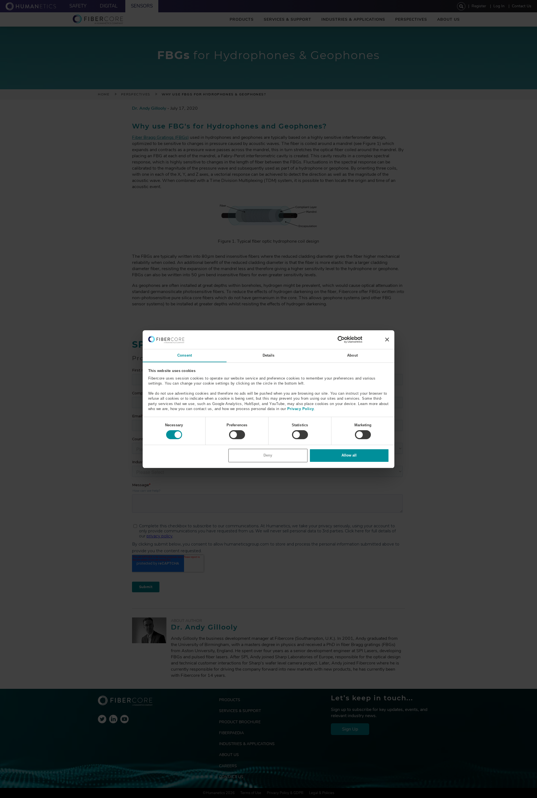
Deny (267, 455)
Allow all (349, 455)
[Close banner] (387, 339)
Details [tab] (269, 355)
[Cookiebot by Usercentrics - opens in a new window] (337, 339)
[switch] (237, 434)
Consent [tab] (184, 355)
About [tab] (352, 355)
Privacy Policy (300, 408)
